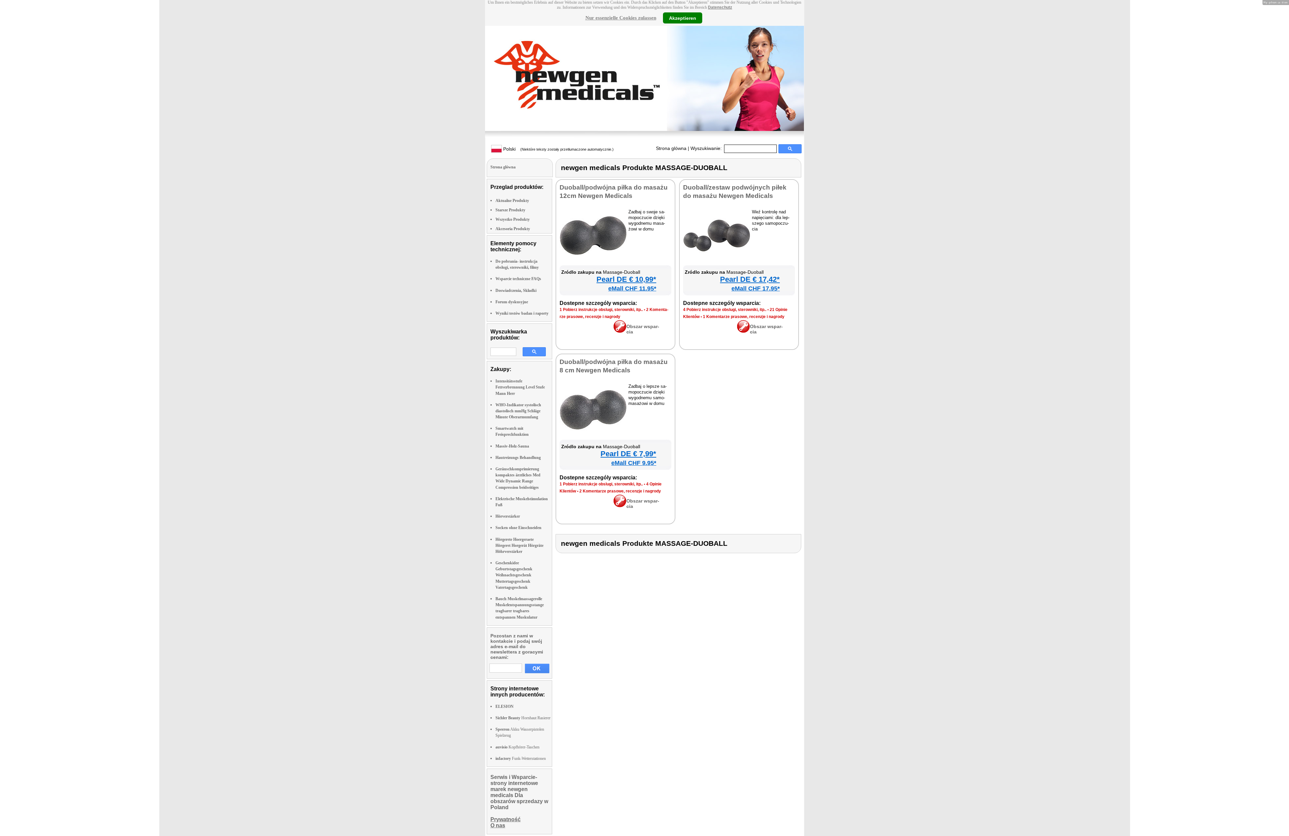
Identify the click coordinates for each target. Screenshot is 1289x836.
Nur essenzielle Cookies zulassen (620, 17)
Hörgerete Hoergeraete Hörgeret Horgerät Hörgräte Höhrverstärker (519, 545)
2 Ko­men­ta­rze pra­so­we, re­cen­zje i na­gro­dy (620, 491)
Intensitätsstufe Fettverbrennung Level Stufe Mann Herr (520, 387)
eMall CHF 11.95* (632, 288)
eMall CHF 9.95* (633, 463)
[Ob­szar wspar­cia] (619, 331)
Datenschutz (720, 7)
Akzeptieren (682, 17)
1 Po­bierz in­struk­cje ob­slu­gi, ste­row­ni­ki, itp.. (601, 309)
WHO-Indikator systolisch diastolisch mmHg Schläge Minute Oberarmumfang (518, 411)
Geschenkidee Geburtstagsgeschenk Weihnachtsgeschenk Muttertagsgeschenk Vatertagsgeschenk (513, 575)
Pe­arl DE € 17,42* (750, 279)
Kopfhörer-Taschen (517, 747)
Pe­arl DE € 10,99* (626, 279)
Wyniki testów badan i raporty (521, 313)
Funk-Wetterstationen (520, 758)
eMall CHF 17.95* (755, 288)
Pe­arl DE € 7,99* (628, 454)
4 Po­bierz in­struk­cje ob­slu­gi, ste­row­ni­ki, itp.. (724, 309)
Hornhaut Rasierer (523, 718)
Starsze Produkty (510, 210)
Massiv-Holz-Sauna (512, 446)
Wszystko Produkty (512, 219)
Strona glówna (671, 148)
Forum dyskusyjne (511, 302)
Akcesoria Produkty (512, 228)
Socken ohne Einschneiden (518, 527)
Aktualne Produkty (512, 200)
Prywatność (505, 819)
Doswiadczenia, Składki (515, 290)
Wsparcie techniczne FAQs (518, 278)
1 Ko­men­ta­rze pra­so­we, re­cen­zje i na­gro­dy (743, 316)
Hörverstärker (507, 516)
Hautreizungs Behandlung (518, 457)
